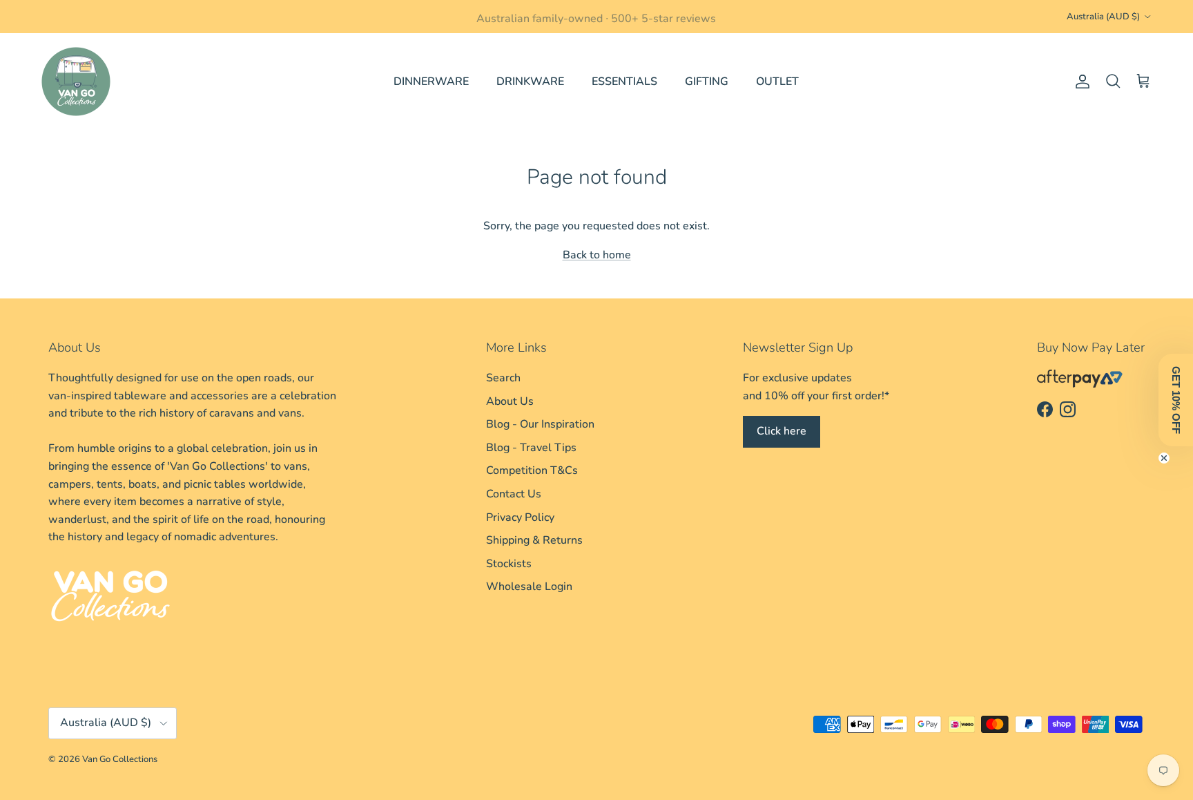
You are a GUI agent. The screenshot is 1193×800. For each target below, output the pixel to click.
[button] (1175, 400)
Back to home (597, 255)
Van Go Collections (119, 759)
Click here (781, 431)
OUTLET (777, 81)
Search (503, 377)
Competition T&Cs (532, 470)
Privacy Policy (520, 517)
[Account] (1080, 81)
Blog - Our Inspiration (540, 424)
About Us (510, 401)
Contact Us (513, 494)
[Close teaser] (1164, 458)
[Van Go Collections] (75, 81)
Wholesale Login (529, 586)
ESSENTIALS (624, 81)
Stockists (509, 563)
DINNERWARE (431, 81)
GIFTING (706, 81)
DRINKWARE (530, 81)
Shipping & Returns (534, 540)
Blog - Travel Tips (531, 447)
